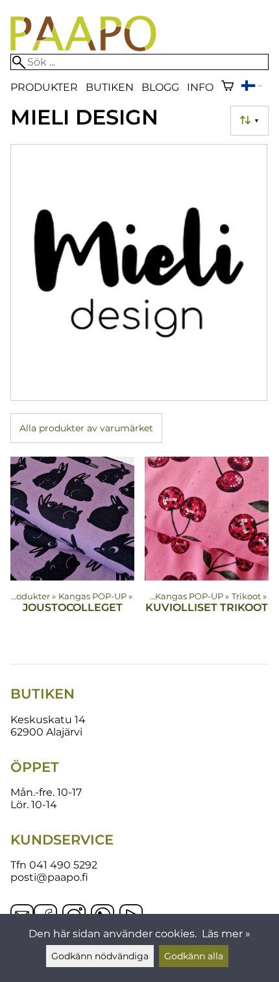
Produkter (44, 87)
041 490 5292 (63, 865)
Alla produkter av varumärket (86, 428)
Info (200, 87)
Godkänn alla (193, 956)
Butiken (110, 87)
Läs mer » (226, 934)
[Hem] (83, 48)
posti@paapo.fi (49, 877)
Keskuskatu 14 (48, 719)
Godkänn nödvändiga (100, 956)
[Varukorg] (227, 87)
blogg (160, 87)
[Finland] (251, 87)
